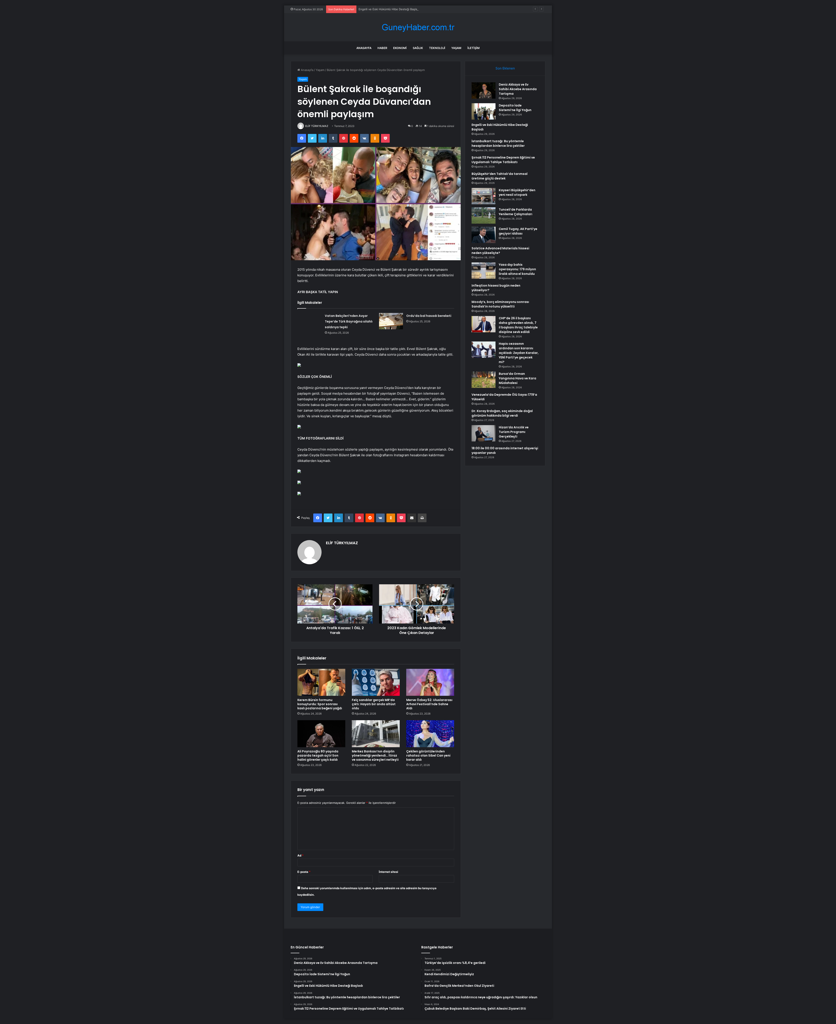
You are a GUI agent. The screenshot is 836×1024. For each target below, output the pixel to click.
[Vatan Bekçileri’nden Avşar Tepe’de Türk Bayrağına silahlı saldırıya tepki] (310, 321)
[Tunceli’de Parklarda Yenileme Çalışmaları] (484, 215)
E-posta (303, 872)
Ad (300, 855)
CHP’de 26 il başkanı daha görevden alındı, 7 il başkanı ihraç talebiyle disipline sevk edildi (518, 325)
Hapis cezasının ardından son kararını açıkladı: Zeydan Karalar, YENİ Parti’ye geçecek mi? (519, 352)
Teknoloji (437, 48)
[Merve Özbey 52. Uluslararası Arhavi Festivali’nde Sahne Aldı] (430, 682)
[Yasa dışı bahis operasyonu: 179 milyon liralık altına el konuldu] (484, 270)
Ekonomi (400, 48)
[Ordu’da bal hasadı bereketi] (391, 321)
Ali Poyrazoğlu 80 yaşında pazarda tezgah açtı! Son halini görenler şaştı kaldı (317, 755)
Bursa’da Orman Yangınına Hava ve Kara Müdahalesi (517, 378)
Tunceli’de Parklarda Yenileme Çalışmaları (515, 211)
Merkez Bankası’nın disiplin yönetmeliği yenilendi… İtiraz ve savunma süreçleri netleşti (375, 755)
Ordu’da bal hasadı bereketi (428, 316)
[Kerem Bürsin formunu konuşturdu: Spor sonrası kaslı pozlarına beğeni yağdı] (321, 682)
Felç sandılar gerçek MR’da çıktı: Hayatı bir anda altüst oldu (374, 704)
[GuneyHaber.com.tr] (418, 27)
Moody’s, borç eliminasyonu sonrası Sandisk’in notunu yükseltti (500, 304)
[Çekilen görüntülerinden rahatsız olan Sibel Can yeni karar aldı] (430, 733)
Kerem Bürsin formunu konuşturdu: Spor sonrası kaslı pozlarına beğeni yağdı (319, 704)
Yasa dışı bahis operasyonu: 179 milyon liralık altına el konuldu (517, 269)
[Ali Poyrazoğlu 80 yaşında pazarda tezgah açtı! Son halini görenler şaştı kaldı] (321, 733)
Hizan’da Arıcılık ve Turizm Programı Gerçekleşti (514, 432)
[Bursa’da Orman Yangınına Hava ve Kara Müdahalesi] (484, 380)
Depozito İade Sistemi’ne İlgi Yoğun (515, 107)
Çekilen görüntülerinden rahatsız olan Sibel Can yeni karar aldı (428, 755)
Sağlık (418, 48)
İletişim (473, 48)
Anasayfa (363, 48)
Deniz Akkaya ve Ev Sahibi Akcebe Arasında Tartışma (518, 89)
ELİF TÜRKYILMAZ (316, 126)
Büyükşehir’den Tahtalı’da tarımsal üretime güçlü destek (500, 176)
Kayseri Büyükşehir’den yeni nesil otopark (517, 192)
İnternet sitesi (388, 872)
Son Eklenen (505, 68)
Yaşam (456, 48)
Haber (382, 48)
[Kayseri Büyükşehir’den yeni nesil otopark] (484, 196)
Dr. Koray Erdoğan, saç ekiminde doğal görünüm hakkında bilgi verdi (502, 413)
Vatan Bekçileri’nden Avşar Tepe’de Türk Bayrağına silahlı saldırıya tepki (348, 321)
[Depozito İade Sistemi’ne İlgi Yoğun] (484, 111)
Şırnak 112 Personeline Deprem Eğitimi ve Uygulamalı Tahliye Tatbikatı (503, 159)
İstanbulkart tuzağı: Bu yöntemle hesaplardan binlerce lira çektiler (498, 143)
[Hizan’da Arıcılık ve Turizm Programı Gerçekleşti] (484, 433)
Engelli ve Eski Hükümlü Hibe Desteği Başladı (389, 9)
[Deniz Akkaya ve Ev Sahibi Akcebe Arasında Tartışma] (484, 90)
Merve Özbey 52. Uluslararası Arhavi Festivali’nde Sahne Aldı (429, 704)
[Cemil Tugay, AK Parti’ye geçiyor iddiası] (484, 235)
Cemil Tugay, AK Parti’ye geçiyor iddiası (518, 231)
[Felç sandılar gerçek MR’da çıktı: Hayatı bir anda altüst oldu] (376, 682)
